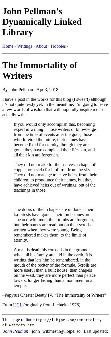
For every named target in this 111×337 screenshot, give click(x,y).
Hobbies (58, 46)
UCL (17, 304)
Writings (24, 46)
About (41, 46)
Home (7, 46)
